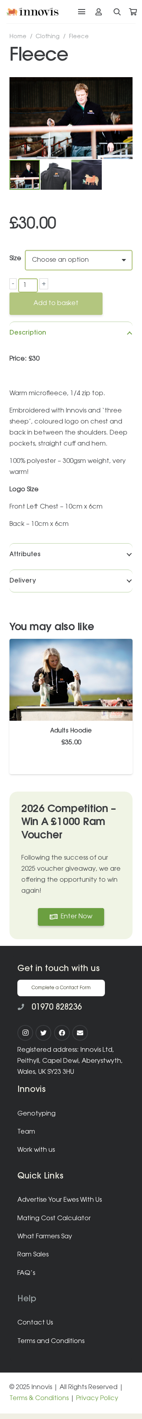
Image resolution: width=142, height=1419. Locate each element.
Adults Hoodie (71, 731)
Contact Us (35, 1323)
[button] (120, 89)
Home (17, 37)
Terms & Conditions (39, 1398)
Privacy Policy (97, 1398)
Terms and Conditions (50, 1341)
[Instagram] (25, 1033)
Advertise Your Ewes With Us (59, 1200)
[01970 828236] (24, 1007)
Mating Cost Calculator (54, 1218)
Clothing (48, 37)
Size (15, 258)
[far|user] (100, 11)
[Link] (32, 12)
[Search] (117, 12)
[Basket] (133, 12)
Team (26, 1132)
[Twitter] (43, 1033)
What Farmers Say (44, 1237)
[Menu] (81, 12)
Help (26, 1299)
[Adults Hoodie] (71, 644)
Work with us (36, 1150)
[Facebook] (62, 1033)
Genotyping (36, 1114)
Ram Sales (33, 1255)
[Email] (80, 1033)
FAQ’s (26, 1273)
